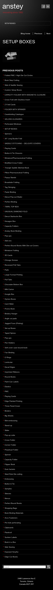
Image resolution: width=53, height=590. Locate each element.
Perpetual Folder (11, 450)
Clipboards (9, 528)
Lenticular (9, 362)
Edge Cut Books (11, 557)
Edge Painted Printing (13, 401)
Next (48, 34)
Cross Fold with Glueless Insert (17, 100)
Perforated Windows (13, 124)
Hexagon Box (10, 221)
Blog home (25, 34)
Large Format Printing (14, 275)
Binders (8, 411)
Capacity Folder (11, 459)
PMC (7, 391)
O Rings (8, 357)
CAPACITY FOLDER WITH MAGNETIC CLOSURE (25, 95)
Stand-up (8, 425)
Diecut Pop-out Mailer (13, 197)
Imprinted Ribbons (12, 372)
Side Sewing (10, 547)
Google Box (9, 294)
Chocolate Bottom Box (14, 284)
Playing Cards (10, 148)
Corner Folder (10, 445)
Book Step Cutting (12, 80)
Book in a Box (10, 542)
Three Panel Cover (12, 406)
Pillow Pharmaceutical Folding (17, 173)
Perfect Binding (11, 202)
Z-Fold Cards (10, 105)
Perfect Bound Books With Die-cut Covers (21, 246)
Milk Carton (9, 289)
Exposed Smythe (11, 552)
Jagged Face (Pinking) (14, 323)
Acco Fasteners (11, 518)
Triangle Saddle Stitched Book (17, 168)
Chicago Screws (11, 260)
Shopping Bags (11, 508)
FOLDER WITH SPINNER (15, 109)
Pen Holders (10, 343)
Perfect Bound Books (13, 503)
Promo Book (10, 309)
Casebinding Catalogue (14, 114)
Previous (38, 34)
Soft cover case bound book (16, 348)
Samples (8, 489)
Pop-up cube (10, 435)
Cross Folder (10, 440)
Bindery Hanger (11, 314)
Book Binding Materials (14, 513)
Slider (7, 430)
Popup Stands (10, 177)
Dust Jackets (10, 469)
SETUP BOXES (10, 23)
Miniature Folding (12, 250)
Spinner (8, 455)
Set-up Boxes (10, 328)
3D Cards (8, 255)
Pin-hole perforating (13, 523)
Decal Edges (10, 367)
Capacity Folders (11, 226)
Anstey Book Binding (13, 231)
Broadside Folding (12, 182)
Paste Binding (10, 192)
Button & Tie (10, 484)
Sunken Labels (11, 537)
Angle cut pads (11, 318)
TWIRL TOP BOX (12, 207)
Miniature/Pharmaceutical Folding (18, 158)
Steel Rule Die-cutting (13, 474)
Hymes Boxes (10, 299)
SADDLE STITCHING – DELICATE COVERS (23, 143)
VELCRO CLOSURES (13, 119)
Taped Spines (10, 333)
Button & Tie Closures (13, 153)
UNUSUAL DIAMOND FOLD (16, 211)
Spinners (8, 134)
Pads (7, 270)
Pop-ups (8, 236)
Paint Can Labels (12, 382)
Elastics (8, 387)
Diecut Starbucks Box (13, 216)
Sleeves (8, 493)
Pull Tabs (8, 280)
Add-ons (8, 241)
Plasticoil (8, 532)
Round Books (10, 377)
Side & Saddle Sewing (14, 85)
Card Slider (9, 304)
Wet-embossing (11, 421)
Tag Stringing (10, 187)
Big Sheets (9, 416)
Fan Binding (9, 352)
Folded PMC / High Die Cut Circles (19, 75)
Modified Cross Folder (14, 163)
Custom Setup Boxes (13, 90)
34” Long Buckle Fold (13, 139)
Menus (7, 498)
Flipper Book (10, 464)
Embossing (9, 479)
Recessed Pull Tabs (13, 265)
